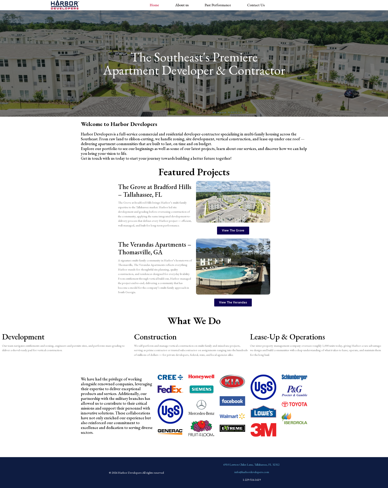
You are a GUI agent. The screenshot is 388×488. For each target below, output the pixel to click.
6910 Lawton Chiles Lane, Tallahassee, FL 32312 (251, 464)
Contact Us (256, 5)
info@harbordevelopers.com (251, 472)
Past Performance (218, 5)
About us (182, 5)
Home (154, 5)
